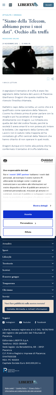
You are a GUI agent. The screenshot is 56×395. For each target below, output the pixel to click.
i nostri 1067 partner (19, 174)
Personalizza (26, 223)
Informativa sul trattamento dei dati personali (23, 391)
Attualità (6, 15)
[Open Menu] (3, 5)
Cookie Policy (21, 388)
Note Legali (9, 388)
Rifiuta (28, 232)
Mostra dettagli (40, 206)
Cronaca (17, 15)
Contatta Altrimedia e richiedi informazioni (27, 309)
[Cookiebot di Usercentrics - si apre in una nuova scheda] (41, 161)
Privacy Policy (34, 388)
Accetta (28, 214)
